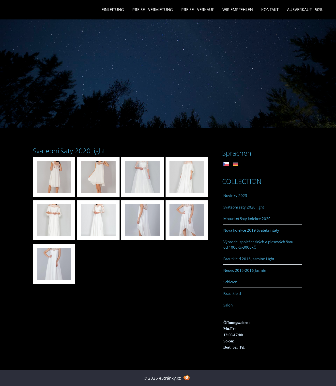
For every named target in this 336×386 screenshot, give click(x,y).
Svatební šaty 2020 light (243, 207)
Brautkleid (232, 293)
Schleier (230, 281)
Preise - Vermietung (152, 9)
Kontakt (270, 9)
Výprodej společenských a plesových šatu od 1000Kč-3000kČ (258, 244)
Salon (228, 305)
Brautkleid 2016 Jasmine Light (248, 258)
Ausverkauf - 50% (304, 9)
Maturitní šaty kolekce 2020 (247, 218)
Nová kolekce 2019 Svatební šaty (251, 230)
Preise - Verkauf (197, 9)
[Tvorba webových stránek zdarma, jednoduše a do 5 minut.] (186, 377)
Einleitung (113, 9)
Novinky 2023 (235, 195)
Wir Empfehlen (237, 9)
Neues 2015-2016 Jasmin (244, 270)
